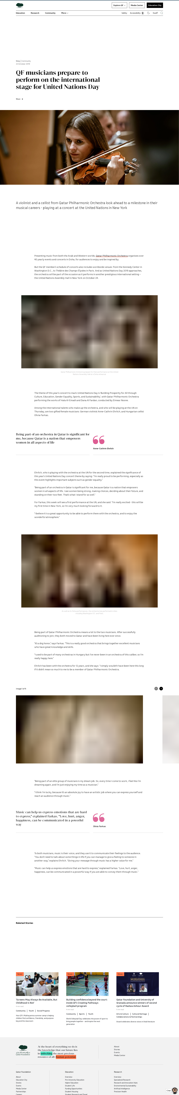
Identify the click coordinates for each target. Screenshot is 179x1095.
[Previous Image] (156, 688)
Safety (124, 13)
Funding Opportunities (73, 1088)
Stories (117, 1049)
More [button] (63, 13)
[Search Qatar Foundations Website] (161, 13)
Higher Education (71, 1083)
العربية (155, 12)
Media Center (137, 5)
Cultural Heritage (139, 1014)
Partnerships (21, 1091)
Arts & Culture (122, 1014)
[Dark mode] (148, 13)
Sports (82, 1014)
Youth (31, 1011)
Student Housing (71, 1091)
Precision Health (120, 1091)
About (116, 1046)
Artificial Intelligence (122, 1088)
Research (35, 13)
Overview (68, 1077)
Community (50, 13)
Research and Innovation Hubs (126, 1083)
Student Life (70, 1086)
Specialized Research (122, 1080)
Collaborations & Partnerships (129, 1017)
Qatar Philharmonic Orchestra (112, 255)
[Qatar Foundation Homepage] (20, 5)
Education (20, 13)
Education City (21, 1080)
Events (117, 1052)
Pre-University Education (74, 1080)
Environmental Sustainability (125, 1086)
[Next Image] (161, 688)
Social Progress (43, 1011)
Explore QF (118, 5)
